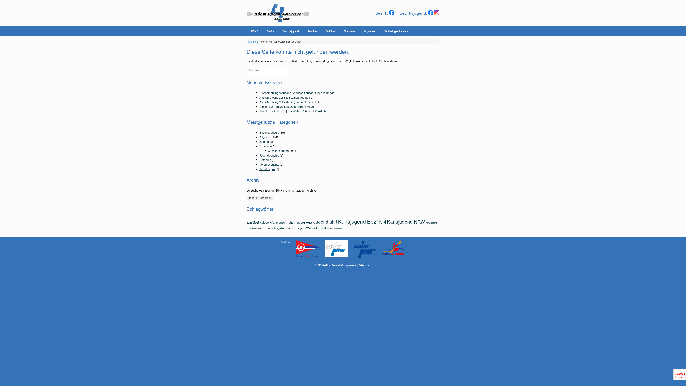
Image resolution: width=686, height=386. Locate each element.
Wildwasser (338, 228)
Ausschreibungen (279, 151)
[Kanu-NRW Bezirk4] (278, 13)
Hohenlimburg (295, 222)
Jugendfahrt (325, 221)
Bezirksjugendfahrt (265, 222)
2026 (249, 222)
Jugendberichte (269, 155)
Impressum (350, 265)
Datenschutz (364, 265)
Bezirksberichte (269, 132)
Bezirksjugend (291, 31)
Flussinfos (349, 31)
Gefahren (265, 160)
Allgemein (265, 137)
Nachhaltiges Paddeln (396, 31)
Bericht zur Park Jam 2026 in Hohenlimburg (287, 107)
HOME (254, 31)
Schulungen (267, 169)
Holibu (309, 222)
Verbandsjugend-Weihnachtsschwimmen (310, 228)
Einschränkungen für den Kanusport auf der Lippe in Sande (296, 93)
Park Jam (266, 228)
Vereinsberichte (269, 164)
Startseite (253, 41)
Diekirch (282, 222)
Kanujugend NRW (406, 221)
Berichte (330, 31)
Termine (312, 31)
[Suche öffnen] (434, 31)
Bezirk (270, 31)
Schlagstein (278, 228)
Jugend (264, 142)
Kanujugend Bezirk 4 (362, 221)
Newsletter (256, 228)
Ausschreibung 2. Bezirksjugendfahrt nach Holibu (290, 102)
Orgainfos (369, 31)
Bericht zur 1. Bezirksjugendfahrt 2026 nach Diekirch (292, 111)
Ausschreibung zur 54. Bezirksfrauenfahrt (285, 97)
